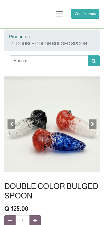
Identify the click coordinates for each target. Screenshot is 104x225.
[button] (11, 124)
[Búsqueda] (94, 60)
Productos (19, 36)
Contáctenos (85, 13)
